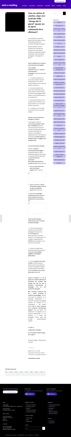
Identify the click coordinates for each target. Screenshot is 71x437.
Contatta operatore (60, 1)
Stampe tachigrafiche (59, 129)
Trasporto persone (41, 354)
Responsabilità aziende (59, 114)
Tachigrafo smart (59, 140)
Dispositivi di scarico (59, 50)
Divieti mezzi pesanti (59, 53)
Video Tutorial (52, 406)
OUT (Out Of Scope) (59, 91)
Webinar (59, 163)
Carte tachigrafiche (59, 33)
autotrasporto (59, 25)
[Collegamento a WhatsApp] (8, 1)
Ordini (27, 419)
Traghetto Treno (59, 143)
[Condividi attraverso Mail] (45, 362)
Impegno (59, 76)
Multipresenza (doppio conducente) (59, 83)
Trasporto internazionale (59, 147)
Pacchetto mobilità (59, 94)
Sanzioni (59, 125)
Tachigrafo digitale (59, 136)
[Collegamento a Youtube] (6, 1)
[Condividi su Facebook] (30, 362)
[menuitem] (24, 5)
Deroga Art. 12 (59, 46)
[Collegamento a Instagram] (13, 1)
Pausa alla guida (59, 100)
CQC (59, 43)
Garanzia (51, 410)
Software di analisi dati (31, 410)
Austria (59, 22)
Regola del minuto (59, 110)
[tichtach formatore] (15, 22)
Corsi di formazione (59, 40)
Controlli (59, 37)
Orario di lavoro (59, 87)
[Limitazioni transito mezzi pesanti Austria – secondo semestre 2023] (70, 218)
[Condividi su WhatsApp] (38, 362)
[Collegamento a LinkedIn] (4, 1)
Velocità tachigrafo (59, 159)
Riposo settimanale (59, 122)
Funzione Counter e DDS (59, 63)
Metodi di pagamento (53, 411)
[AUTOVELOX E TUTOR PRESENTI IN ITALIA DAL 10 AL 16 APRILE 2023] (1, 218)
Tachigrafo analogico (59, 133)
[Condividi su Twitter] (34, 362)
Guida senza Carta (59, 73)
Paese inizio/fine (59, 97)
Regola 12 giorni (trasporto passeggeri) (59, 105)
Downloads (51, 408)
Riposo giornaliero (59, 119)
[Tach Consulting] (9, 6)
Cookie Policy (51, 422)
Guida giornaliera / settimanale (59, 68)
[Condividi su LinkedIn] (41, 362)
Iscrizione (31, 394)
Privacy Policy (51, 421)
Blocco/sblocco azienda (59, 29)
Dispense (28, 408)
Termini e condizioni (53, 413)
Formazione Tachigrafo (31, 405)
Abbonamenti (29, 421)
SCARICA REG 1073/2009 (34, 330)
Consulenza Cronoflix (30, 411)
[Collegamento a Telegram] (10, 1)
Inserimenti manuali (59, 79)
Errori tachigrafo (59, 59)
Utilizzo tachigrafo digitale (59, 155)
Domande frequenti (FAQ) (54, 405)
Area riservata (29, 418)
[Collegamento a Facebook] (2, 1)
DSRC (59, 56)
